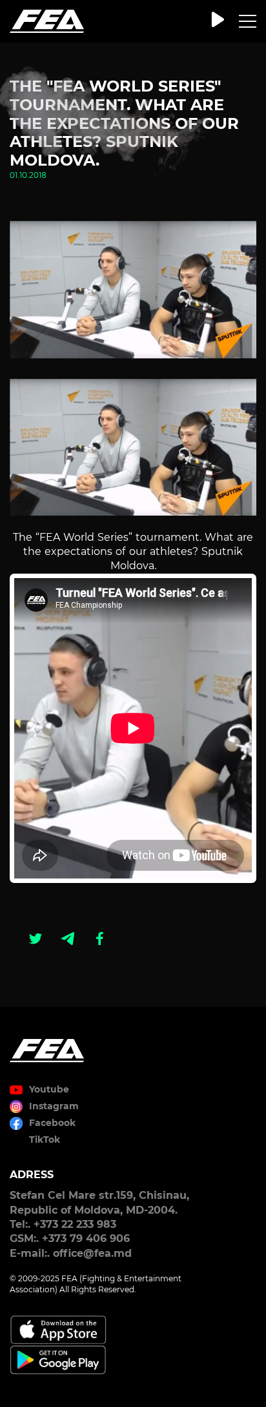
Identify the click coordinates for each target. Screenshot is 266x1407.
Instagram (54, 1106)
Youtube (49, 1089)
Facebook (52, 1123)
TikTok (44, 1139)
